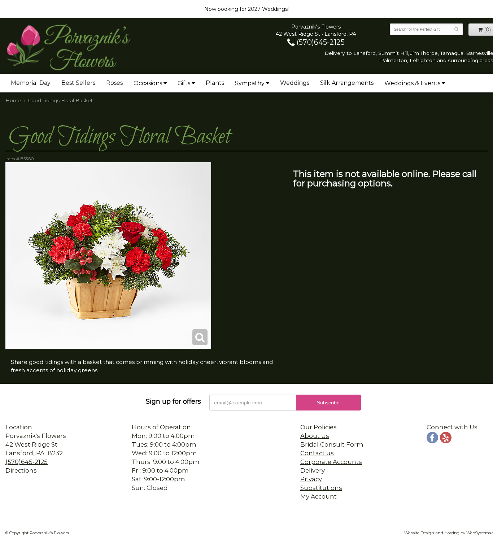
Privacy (311, 479)
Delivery (312, 470)
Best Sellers (78, 82)
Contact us (317, 453)
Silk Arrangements (347, 82)
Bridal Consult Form (331, 444)
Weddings (294, 82)
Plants (215, 82)
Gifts (184, 83)
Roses (114, 82)
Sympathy (250, 83)
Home (13, 100)
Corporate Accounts (331, 461)
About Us (314, 435)
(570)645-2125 (320, 42)
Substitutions (321, 487)
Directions (21, 470)
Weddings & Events (412, 83)
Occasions (148, 83)
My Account (318, 496)
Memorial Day (31, 82)
